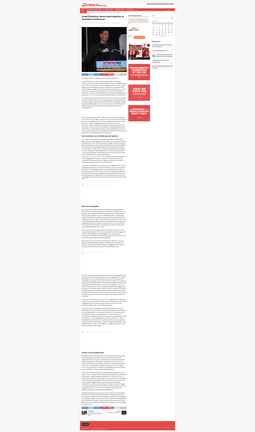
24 (165, 32)
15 (159, 30)
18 (168, 30)
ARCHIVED (85, 424)
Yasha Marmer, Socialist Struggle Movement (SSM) (101, 22)
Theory (150, 4)
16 (162, 30)
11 (168, 27)
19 (171, 30)
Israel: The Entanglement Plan (159, 50)
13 (153, 30)
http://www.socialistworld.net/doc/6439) (93, 156)
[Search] (172, 17)
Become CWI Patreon (139, 37)
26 (171, 32)
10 (165, 27)
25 (168, 32)
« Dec (161, 36)
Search (153, 15)
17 (165, 30)
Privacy (170, 4)
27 (153, 34)
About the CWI (109, 9)
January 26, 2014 (86, 22)
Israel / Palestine (116, 22)
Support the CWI (119, 9)
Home (82, 9)
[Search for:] (166, 12)
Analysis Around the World (94, 9)
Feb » (164, 36)
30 (162, 34)
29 (159, 34)
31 (165, 34)
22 (159, 32)
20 (153, 32)
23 (162, 32)
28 (156, 34)
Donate (163, 4)
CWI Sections (130, 9)
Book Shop (157, 4)
